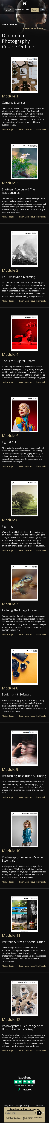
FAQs (11, 1106)
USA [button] (9, 10)
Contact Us (19, 10)
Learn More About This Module (32, 129)
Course (13, 24)
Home (5, 24)
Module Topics (8, 129)
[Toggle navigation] (42, 10)
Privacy (26, 1106)
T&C (32, 1106)
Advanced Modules (32, 29)
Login (27, 10)
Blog (6, 1106)
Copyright (18, 1106)
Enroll (34, 10)
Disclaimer (40, 1106)
